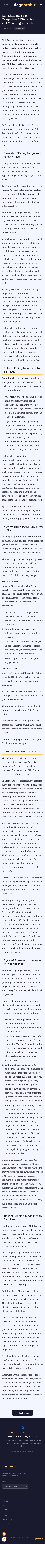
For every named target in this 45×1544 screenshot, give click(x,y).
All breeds (7, 5)
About (4, 1505)
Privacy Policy (7, 1520)
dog (25, 4)
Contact (5, 1509)
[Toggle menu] (41, 5)
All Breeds (5, 1501)
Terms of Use (6, 1524)
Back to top (24, 1413)
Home (4, 1497)
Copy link (20, 28)
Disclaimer (6, 1528)
